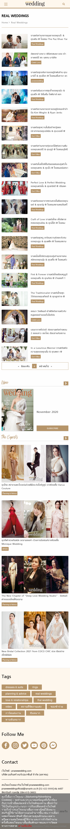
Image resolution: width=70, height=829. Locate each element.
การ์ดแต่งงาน (13, 713)
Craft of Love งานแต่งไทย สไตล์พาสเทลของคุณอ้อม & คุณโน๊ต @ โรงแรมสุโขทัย (48, 223)
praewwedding (37, 80)
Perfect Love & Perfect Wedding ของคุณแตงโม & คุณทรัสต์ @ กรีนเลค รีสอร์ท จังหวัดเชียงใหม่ (48, 186)
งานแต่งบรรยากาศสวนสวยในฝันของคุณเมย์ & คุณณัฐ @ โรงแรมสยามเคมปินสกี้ (49, 203)
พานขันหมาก (13, 719)
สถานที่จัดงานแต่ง (31, 706)
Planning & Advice (9, 493)
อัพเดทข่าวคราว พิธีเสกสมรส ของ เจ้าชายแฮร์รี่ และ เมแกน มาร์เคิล (48, 55)
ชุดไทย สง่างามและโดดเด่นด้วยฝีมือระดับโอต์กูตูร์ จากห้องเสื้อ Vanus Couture (33, 486)
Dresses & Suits (14, 687)
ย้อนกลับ (26, 366)
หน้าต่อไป (46, 366)
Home (5, 23)
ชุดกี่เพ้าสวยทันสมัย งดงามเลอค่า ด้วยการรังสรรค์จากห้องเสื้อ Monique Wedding (30, 542)
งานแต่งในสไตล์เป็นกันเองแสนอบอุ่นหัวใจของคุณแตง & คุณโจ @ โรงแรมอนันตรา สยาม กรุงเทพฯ (49, 167)
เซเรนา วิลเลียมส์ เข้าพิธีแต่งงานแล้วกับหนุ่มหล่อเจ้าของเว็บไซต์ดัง (48, 313)
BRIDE (5, 548)
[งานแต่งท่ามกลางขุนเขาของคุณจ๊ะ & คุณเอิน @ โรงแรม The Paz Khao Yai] (66, 438)
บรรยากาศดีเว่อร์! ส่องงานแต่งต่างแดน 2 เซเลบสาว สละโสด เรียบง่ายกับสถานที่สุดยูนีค (49, 333)
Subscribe (52, 428)
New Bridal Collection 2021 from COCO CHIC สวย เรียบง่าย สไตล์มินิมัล (33, 653)
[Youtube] (34, 745)
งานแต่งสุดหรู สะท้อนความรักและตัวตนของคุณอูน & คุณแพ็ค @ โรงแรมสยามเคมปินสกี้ (48, 241)
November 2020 (47, 412)
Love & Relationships (17, 700)
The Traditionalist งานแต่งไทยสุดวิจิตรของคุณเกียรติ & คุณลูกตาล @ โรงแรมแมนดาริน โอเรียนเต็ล (48, 296)
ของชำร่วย (57, 706)
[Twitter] (25, 745)
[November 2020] (66, 383)
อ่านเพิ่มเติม (24, 826)
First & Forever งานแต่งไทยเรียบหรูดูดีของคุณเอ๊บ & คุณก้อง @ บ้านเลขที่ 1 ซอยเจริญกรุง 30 (49, 278)
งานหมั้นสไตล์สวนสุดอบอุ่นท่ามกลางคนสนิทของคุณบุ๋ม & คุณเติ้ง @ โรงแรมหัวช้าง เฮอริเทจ (49, 259)
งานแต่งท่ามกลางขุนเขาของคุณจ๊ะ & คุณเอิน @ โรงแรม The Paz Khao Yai (49, 37)
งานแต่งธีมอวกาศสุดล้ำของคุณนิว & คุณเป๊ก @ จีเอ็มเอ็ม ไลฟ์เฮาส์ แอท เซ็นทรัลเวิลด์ (48, 94)
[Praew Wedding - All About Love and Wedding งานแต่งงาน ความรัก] (35, 3)
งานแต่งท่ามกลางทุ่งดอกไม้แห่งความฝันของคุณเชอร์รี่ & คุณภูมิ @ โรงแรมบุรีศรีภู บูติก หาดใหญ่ (49, 149)
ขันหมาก (35, 713)
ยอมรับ (64, 811)
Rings (35, 687)
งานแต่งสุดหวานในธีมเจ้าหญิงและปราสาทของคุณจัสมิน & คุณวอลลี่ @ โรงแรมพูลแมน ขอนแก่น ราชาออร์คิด (48, 131)
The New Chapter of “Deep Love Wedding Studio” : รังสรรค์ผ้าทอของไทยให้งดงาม (34, 597)
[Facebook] (6, 745)
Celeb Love (36, 62)
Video (9, 706)
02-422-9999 (46, 788)
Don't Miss (36, 136)
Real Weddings (38, 44)
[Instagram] (15, 745)
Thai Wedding (44, 700)
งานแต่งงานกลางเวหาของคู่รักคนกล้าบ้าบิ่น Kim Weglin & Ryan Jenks (49, 111)
